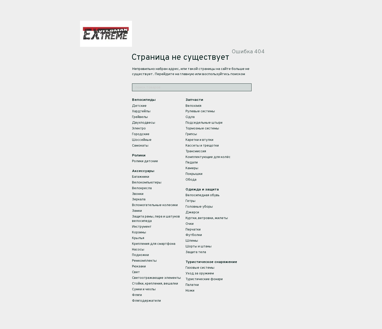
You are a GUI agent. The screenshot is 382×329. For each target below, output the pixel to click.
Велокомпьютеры (146, 183)
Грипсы (191, 134)
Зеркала (139, 200)
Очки (190, 224)
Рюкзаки (139, 267)
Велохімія (193, 106)
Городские (140, 134)
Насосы (138, 250)
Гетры (190, 201)
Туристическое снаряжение (211, 262)
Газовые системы (200, 268)
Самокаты (140, 146)
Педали (192, 163)
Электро (139, 129)
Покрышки (194, 174)
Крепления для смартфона (153, 244)
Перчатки (193, 230)
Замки (137, 211)
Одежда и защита (202, 189)
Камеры (192, 168)
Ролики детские (145, 161)
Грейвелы (140, 117)
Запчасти (194, 100)
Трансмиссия (196, 151)
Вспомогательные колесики (155, 205)
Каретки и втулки (199, 140)
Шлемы (192, 241)
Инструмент (142, 227)
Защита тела (196, 252)
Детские (139, 106)
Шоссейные (142, 140)
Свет (136, 272)
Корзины (139, 233)
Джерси (192, 212)
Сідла (190, 117)
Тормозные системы (202, 129)
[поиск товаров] (247, 87)
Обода (191, 180)
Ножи (190, 291)
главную (187, 74)
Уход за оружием (200, 274)
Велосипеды (144, 100)
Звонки (137, 194)
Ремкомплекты (144, 261)
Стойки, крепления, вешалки (155, 284)
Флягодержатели (146, 301)
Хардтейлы (141, 111)
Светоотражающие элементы (156, 278)
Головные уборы (199, 207)
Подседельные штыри (204, 123)
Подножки (140, 255)
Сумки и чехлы (144, 289)
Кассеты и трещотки (202, 146)
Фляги (137, 295)
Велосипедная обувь (203, 195)
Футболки (194, 235)
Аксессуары (143, 171)
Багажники (140, 177)
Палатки (192, 285)
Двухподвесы (143, 123)
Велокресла (142, 188)
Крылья (138, 238)
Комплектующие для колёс (208, 157)
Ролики (139, 155)
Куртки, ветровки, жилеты (207, 218)
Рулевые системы (200, 111)
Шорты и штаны (199, 247)
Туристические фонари (204, 279)
